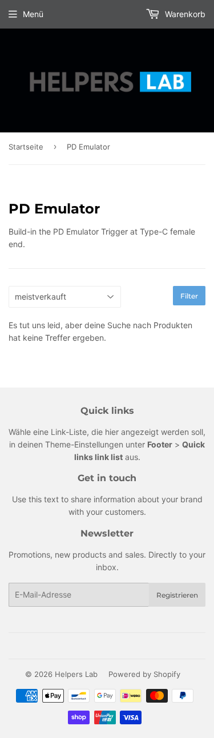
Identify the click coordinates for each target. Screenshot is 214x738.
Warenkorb (184, 14)
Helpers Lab (76, 674)
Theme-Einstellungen (84, 444)
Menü (33, 14)
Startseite (26, 146)
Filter (189, 296)
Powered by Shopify (144, 674)
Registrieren (177, 595)
